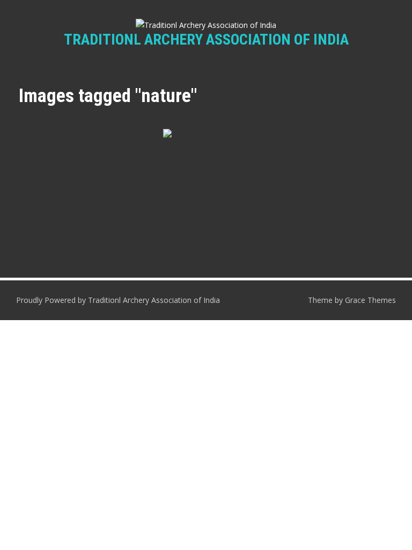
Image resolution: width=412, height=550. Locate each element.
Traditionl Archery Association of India (206, 39)
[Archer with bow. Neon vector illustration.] (206, 172)
